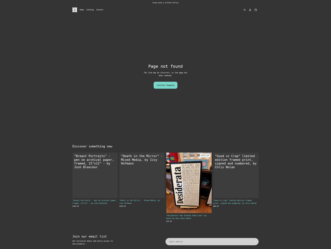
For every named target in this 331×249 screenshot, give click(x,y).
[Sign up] (255, 241)
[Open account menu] (250, 10)
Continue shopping (165, 85)
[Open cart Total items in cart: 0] (256, 10)
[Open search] (244, 10)
